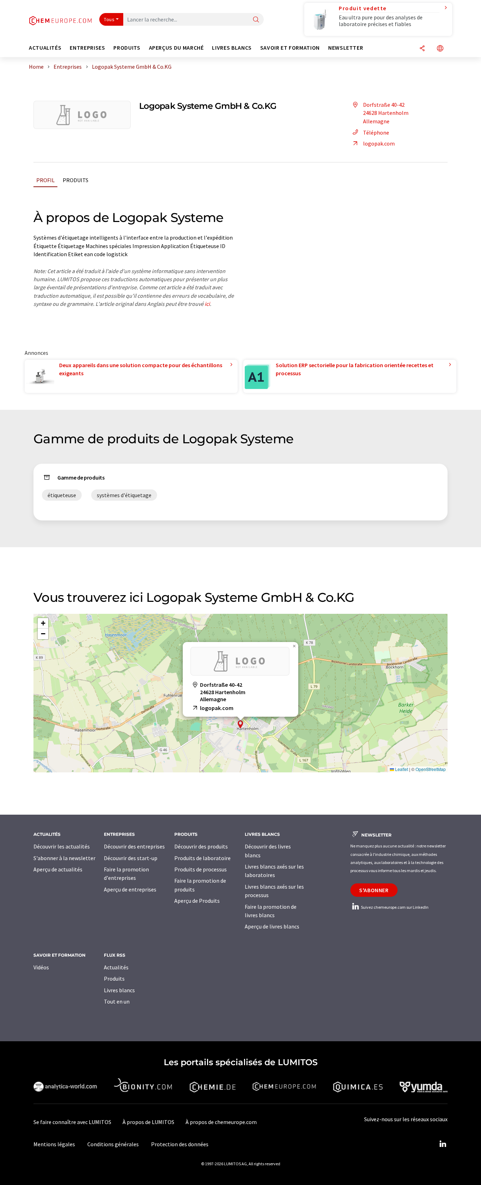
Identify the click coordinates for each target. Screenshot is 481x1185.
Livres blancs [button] (231, 47)
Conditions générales (113, 1144)
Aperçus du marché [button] (176, 47)
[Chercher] (256, 20)
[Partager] (422, 49)
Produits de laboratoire (202, 858)
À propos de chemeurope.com (221, 1121)
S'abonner (374, 890)
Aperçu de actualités (57, 869)
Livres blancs (119, 990)
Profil (45, 180)
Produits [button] (126, 47)
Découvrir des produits (201, 846)
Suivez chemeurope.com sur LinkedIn (394, 907)
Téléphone (376, 132)
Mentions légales (54, 1144)
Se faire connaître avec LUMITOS (72, 1121)
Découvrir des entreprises (134, 846)
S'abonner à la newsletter (64, 858)
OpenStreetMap (431, 769)
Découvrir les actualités (61, 846)
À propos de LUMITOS (148, 1121)
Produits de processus (200, 869)
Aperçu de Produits (197, 900)
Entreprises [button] (87, 47)
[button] (240, 724)
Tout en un (117, 1001)
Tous (109, 19)
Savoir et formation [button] (290, 47)
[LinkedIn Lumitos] (443, 1144)
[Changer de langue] (440, 49)
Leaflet (401, 769)
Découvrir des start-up (130, 858)
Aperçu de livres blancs (272, 926)
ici (207, 303)
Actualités (116, 967)
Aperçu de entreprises (130, 889)
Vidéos (41, 967)
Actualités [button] (45, 47)
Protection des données (179, 1144)
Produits (75, 180)
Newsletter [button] (345, 47)
